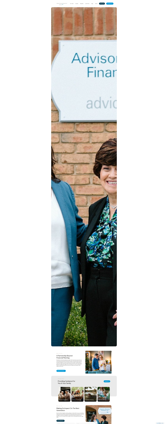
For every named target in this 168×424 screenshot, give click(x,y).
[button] (72, 3)
